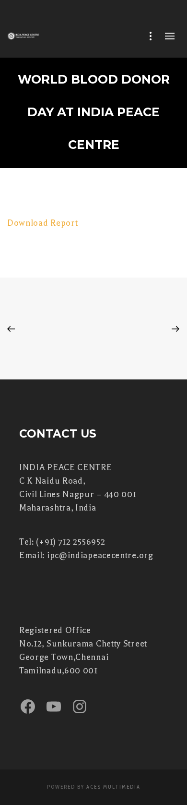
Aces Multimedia (113, 786)
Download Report (42, 223)
